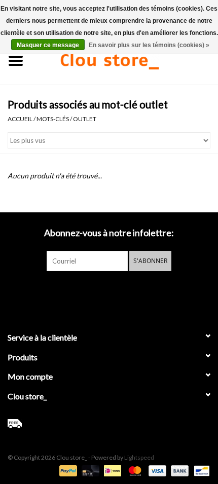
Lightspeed (139, 457)
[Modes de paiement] (67, 470)
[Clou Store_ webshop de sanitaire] (124, 59)
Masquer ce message (48, 45)
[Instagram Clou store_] (136, 292)
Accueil (20, 119)
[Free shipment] (109, 423)
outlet (84, 119)
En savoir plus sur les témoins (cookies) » (149, 45)
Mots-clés (53, 119)
